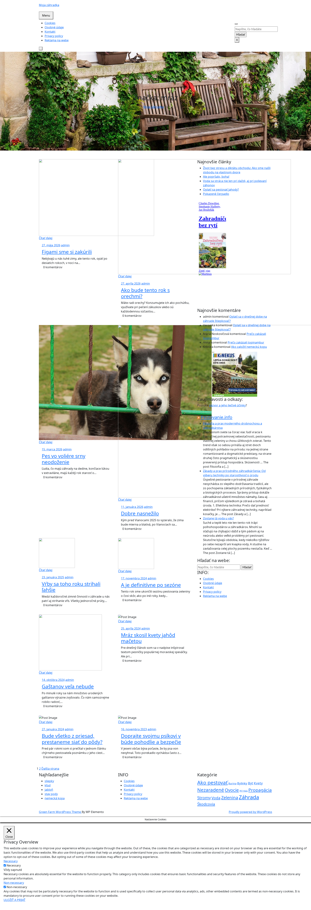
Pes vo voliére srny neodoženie (63, 458)
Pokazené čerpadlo (216, 194)
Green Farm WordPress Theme (60, 812)
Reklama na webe (57, 40)
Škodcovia (206, 804)
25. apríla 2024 (131, 628)
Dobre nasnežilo (140, 513)
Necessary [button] (11, 861)
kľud (48, 785)
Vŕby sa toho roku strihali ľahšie (71, 586)
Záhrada (249, 797)
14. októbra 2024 (53, 680)
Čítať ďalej (45, 238)
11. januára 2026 (132, 507)
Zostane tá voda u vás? (218, 518)
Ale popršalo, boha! (216, 177)
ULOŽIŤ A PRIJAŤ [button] (14, 900)
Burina (232, 783)
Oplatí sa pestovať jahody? (221, 190)
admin (65, 245)
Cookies (50, 23)
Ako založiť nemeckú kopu (249, 347)
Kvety (258, 783)
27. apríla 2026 (131, 283)
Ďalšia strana (50, 769)
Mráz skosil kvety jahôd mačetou (148, 638)
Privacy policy (54, 36)
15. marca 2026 (52, 449)
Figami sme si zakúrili (67, 251)
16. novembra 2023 (134, 729)
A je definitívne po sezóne (151, 584)
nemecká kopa (55, 798)
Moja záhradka (49, 5)
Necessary (14, 865)
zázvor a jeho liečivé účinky (227, 405)
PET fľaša (244, 791)
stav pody (51, 794)
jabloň (49, 790)
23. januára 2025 (53, 577)
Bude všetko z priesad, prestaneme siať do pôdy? (72, 738)
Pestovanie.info (216, 417)
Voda (215, 797)
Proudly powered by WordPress (250, 812)
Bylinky (242, 783)
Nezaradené (210, 790)
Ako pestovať (212, 782)
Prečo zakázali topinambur (246, 342)
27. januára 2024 (53, 729)
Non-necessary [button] (14, 883)
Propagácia (260, 790)
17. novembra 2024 (134, 578)
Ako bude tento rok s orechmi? (145, 293)
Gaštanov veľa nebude (68, 686)
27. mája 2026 (51, 245)
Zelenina (229, 797)
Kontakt (50, 32)
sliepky (49, 781)
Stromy (204, 797)
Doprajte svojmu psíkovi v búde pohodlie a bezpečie (151, 738)
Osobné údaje (54, 27)
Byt (250, 783)
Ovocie (232, 790)
